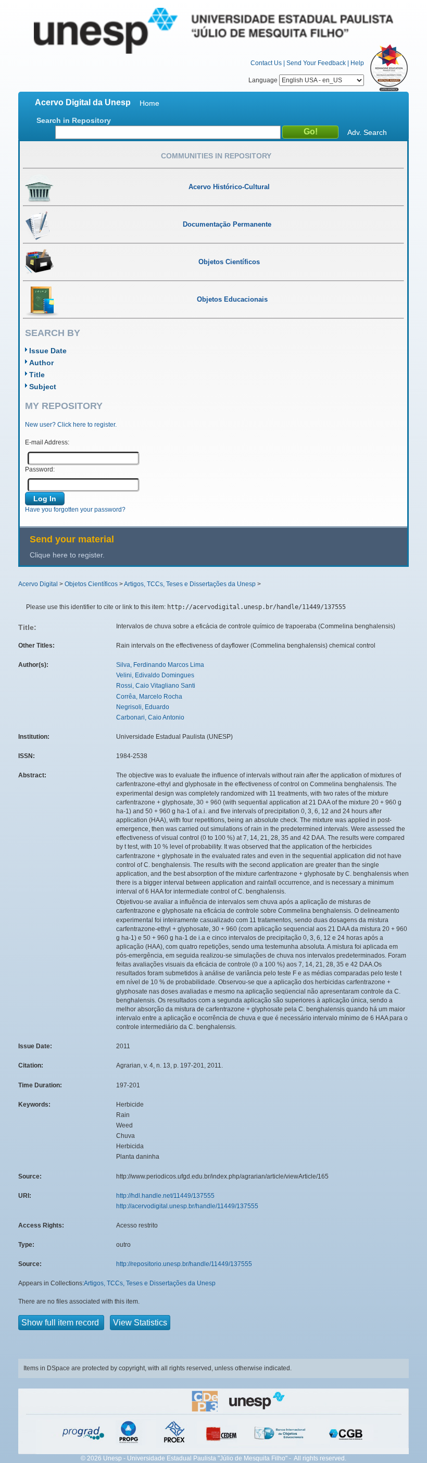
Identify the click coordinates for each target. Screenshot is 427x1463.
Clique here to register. (67, 555)
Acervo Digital (38, 584)
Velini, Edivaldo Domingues (155, 675)
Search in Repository (73, 120)
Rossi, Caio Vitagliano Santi (155, 685)
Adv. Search (367, 132)
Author (41, 362)
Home (149, 103)
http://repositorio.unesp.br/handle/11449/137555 (184, 1264)
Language (263, 80)
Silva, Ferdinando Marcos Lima (160, 664)
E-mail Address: (47, 442)
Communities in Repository (216, 156)
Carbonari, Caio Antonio (150, 717)
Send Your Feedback (316, 63)
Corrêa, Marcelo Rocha (149, 696)
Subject (42, 386)
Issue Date (48, 350)
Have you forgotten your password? (75, 509)
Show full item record (61, 1322)
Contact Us (266, 63)
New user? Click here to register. (71, 424)
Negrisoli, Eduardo (142, 707)
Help (357, 63)
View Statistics (140, 1322)
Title (37, 374)
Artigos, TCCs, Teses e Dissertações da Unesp (190, 584)
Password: (40, 469)
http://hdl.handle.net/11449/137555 (165, 1195)
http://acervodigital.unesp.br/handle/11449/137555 (187, 1206)
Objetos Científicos (91, 584)
